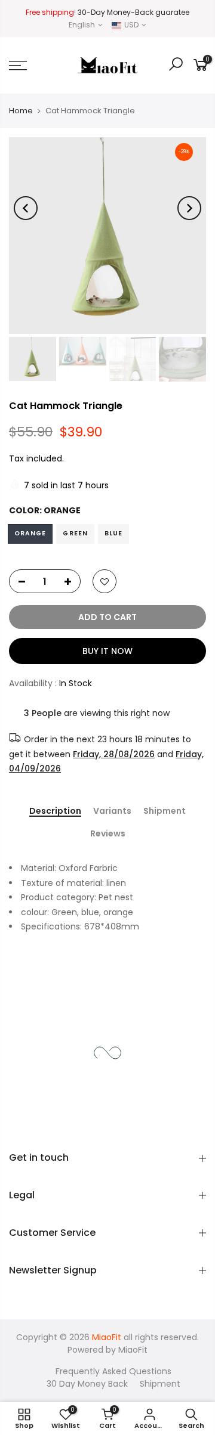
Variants (112, 810)
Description (55, 810)
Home (21, 110)
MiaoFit (133, 1350)
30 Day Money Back (87, 1384)
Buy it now (107, 651)
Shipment (164, 810)
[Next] (189, 208)
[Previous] (26, 208)
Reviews (107, 834)
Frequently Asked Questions (113, 1371)
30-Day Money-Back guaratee (133, 12)
